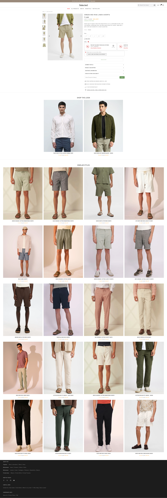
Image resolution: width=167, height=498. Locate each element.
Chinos (21, 467)
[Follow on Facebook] (3, 480)
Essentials (88, 8)
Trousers (16, 467)
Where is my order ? (27, 487)
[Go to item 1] (44, 16)
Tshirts (20, 464)
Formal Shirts (18, 472)
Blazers (38, 470)
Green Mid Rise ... (50, 11)
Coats (16, 470)
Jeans (11, 467)
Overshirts (15, 464)
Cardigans (21, 470)
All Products (75, 8)
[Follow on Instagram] (10, 480)
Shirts (10, 464)
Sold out (104, 59)
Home (43, 11)
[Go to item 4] (44, 33)
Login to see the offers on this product (97, 54)
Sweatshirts (32, 470)
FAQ (34, 487)
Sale (68, 8)
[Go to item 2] (44, 22)
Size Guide (12, 487)
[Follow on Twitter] (7, 480)
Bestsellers (96, 8)
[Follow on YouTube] (14, 480)
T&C (17, 495)
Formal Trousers (27, 472)
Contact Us (5, 487)
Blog (38, 487)
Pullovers (27, 470)
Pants (25, 467)
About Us (5, 495)
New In (82, 8)
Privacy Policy (11, 495)
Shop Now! (93, 1)
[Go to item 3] (44, 27)
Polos (24, 464)
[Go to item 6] (44, 45)
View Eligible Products (96, 47)
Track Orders (19, 487)
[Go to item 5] (44, 39)
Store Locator (43, 487)
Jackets (12, 470)
